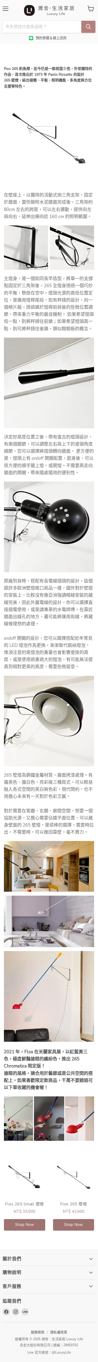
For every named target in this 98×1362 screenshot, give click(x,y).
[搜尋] (88, 27)
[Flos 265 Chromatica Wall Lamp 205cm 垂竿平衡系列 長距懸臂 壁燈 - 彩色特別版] (49, 996)
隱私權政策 (58, 1332)
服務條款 (37, 1332)
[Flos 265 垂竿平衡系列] (49, 138)
